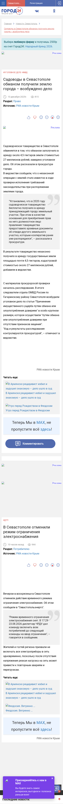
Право (17, 101)
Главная (8, 23)
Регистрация (36, 3)
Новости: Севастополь (26, 23)
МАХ (41, 422)
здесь (45, 429)
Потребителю (21, 549)
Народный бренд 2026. (39, 46)
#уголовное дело (12, 72)
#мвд (24, 72)
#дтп (5, 520)
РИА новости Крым (27, 105)
